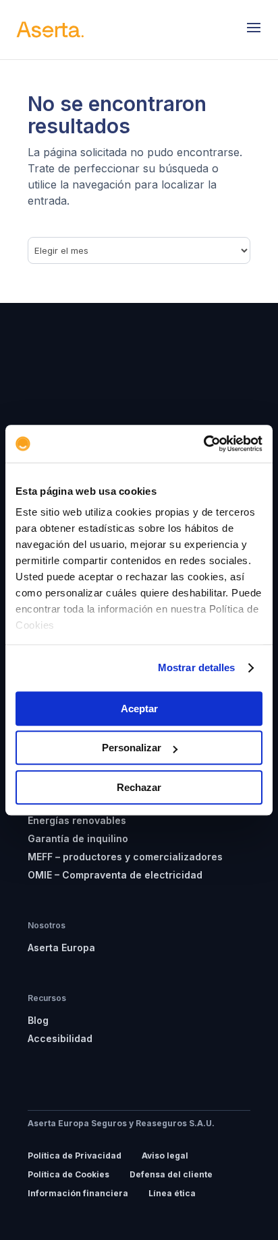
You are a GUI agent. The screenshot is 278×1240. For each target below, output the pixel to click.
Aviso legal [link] (165, 1155)
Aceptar (139, 708)
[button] (254, 29)
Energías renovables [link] (77, 820)
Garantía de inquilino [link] (78, 838)
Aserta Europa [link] (61, 947)
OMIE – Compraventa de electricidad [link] (115, 875)
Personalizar (131, 747)
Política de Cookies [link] (68, 1174)
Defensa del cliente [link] (171, 1174)
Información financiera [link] (78, 1193)
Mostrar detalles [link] (196, 667)
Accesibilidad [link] (60, 1038)
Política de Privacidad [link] (74, 1155)
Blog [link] (38, 1020)
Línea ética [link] (172, 1193)
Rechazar (139, 787)
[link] (203, 443)
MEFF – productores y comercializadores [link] (125, 856)
